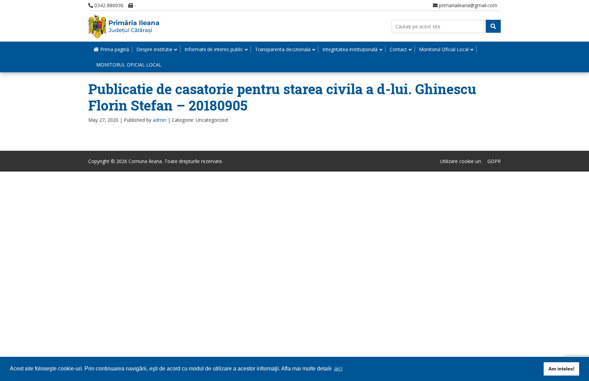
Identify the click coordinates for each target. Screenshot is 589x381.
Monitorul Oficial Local (444, 49)
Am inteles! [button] (561, 368)
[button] (493, 26)
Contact (398, 49)
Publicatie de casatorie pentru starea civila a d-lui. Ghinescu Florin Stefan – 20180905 (282, 97)
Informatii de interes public (213, 49)
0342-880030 (108, 5)
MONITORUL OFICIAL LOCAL (129, 64)
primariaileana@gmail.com (467, 5)
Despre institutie (154, 49)
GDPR (494, 161)
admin (159, 120)
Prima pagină (114, 49)
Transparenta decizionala (283, 49)
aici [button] (338, 368)
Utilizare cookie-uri (460, 161)
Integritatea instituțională (350, 49)
